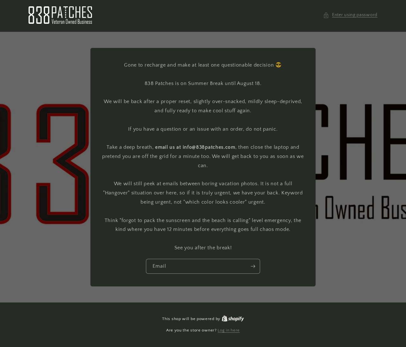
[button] (350, 15)
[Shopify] (233, 319)
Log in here (229, 330)
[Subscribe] (253, 266)
